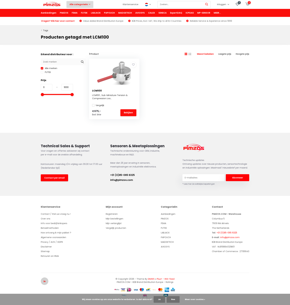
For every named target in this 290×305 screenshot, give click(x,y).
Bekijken (128, 112)
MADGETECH (125, 12)
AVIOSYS (140, 12)
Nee (173, 299)
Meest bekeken (205, 53)
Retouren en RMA (50, 256)
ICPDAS (190, 12)
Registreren (112, 213)
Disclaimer (46, 246)
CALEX (151, 12)
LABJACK (96, 12)
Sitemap (45, 251)
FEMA (74, 12)
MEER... (217, 12)
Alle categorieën (78, 4)
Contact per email (54, 177)
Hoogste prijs (242, 53)
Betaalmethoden (50, 228)
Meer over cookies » (195, 299)
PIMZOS (64, 12)
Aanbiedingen (48, 12)
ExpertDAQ (176, 12)
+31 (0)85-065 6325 (122, 175)
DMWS (151, 278)
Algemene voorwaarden (53, 237)
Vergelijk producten (116, 228)
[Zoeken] (207, 4)
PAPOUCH (109, 12)
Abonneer (237, 177)
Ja (159, 299)
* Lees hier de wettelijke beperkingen (198, 184)
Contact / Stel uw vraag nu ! (56, 213)
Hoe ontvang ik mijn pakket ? (56, 232)
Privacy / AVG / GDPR (52, 242)
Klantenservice (130, 4)
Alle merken (50, 68)
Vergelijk (100, 105)
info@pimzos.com (121, 180)
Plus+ (159, 278)
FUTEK (84, 12)
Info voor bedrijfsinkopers (54, 223)
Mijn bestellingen (114, 218)
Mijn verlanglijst (114, 223)
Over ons (45, 218)
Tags (45, 30)
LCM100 (97, 90)
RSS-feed (169, 278)
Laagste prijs (224, 53)
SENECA (162, 12)
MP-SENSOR (203, 12)
